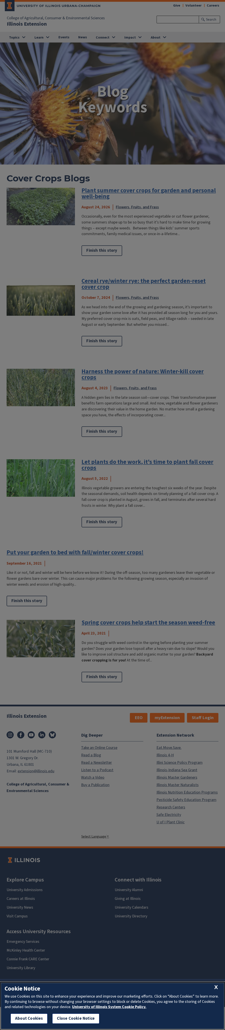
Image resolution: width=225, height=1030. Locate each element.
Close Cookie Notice (76, 1018)
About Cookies (29, 1018)
